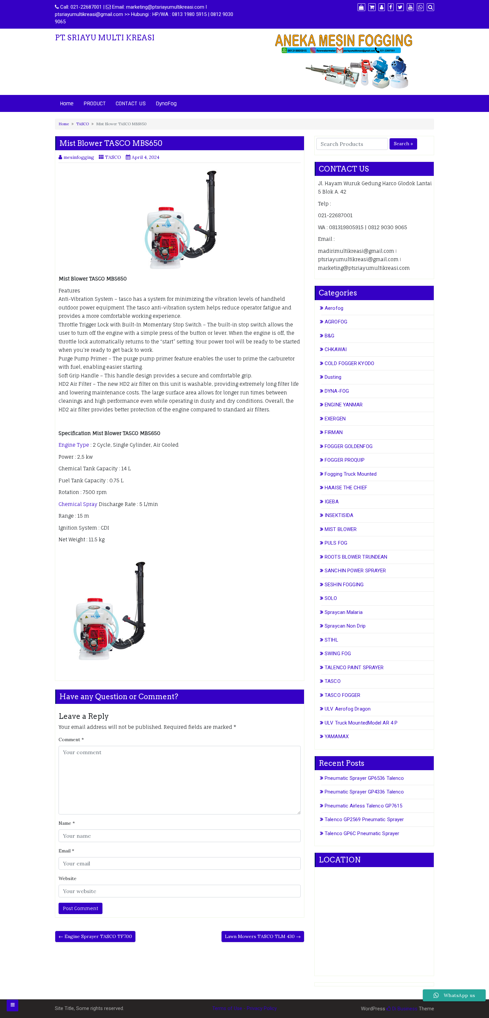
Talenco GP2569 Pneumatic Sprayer (364, 819)
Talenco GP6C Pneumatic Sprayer (362, 833)
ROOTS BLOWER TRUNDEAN (356, 557)
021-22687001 (86, 7)
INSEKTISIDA (339, 515)
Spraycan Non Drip (345, 626)
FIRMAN (334, 432)
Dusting (333, 377)
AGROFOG (336, 322)
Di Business (404, 1009)
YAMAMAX (337, 737)
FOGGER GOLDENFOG (349, 446)
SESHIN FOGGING (344, 585)
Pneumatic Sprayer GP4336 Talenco (364, 792)
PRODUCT (94, 103)
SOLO (331, 598)
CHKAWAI (336, 349)
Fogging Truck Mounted (351, 474)
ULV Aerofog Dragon (348, 709)
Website (68, 878)
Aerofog (334, 308)
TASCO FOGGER (342, 695)
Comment (71, 740)
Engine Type (74, 445)
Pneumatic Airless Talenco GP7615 (363, 806)
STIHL (331, 640)
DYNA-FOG (337, 391)
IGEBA (332, 502)
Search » (403, 144)
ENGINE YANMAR (344, 405)
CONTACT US (131, 103)
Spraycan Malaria (344, 612)
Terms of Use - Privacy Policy (244, 1008)
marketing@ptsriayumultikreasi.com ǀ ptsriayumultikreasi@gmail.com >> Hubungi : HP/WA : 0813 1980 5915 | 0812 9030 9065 (144, 14)
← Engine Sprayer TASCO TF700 (95, 936)
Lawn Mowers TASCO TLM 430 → (263, 936)
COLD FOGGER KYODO (349, 363)
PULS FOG (336, 543)
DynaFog (166, 103)
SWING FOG (338, 654)
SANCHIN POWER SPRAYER (355, 571)
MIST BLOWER (341, 529)
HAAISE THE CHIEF (346, 488)
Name (67, 823)
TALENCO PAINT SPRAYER (354, 668)
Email (66, 851)
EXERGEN (335, 419)
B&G (329, 336)
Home (67, 103)
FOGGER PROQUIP (345, 460)
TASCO (82, 124)
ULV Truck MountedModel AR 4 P (361, 723)
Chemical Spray (78, 504)
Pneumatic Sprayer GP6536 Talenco (364, 778)
